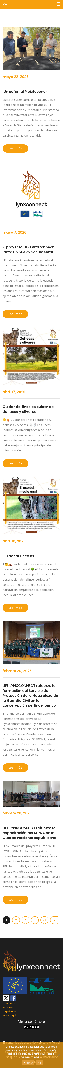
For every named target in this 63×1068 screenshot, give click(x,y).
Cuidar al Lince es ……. (22, 556)
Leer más (15, 148)
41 (44, 920)
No (39, 1062)
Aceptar (28, 1062)
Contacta (9, 1003)
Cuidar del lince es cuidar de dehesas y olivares (28, 409)
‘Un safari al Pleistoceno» (25, 91)
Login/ (6, 1011)
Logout (14, 1011)
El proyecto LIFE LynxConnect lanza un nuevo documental (28, 250)
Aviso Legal (9, 1015)
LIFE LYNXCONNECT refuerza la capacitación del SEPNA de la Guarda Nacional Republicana (30, 832)
